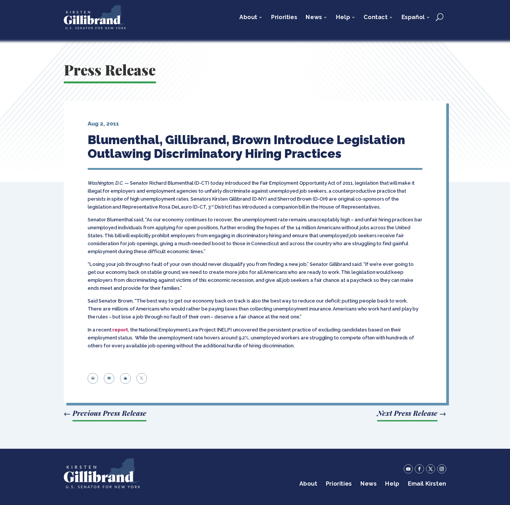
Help (343, 17)
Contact (376, 17)
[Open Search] (439, 17)
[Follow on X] (430, 468)
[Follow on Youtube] (408, 468)
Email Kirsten (427, 484)
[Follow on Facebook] (419, 468)
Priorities (284, 17)
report (120, 330)
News (313, 17)
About (248, 17)
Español (413, 17)
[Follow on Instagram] (441, 468)
